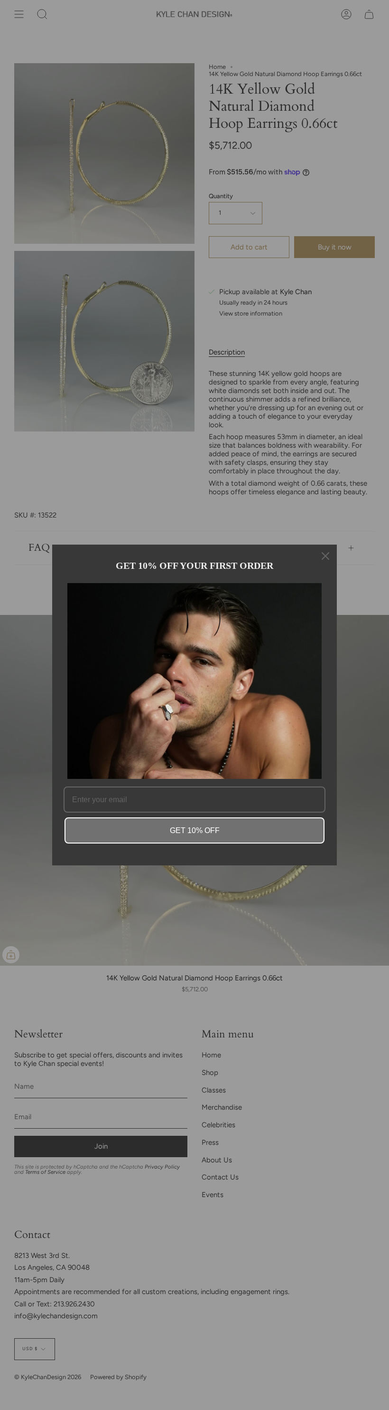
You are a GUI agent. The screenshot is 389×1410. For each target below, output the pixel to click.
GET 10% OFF (195, 830)
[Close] (325, 556)
